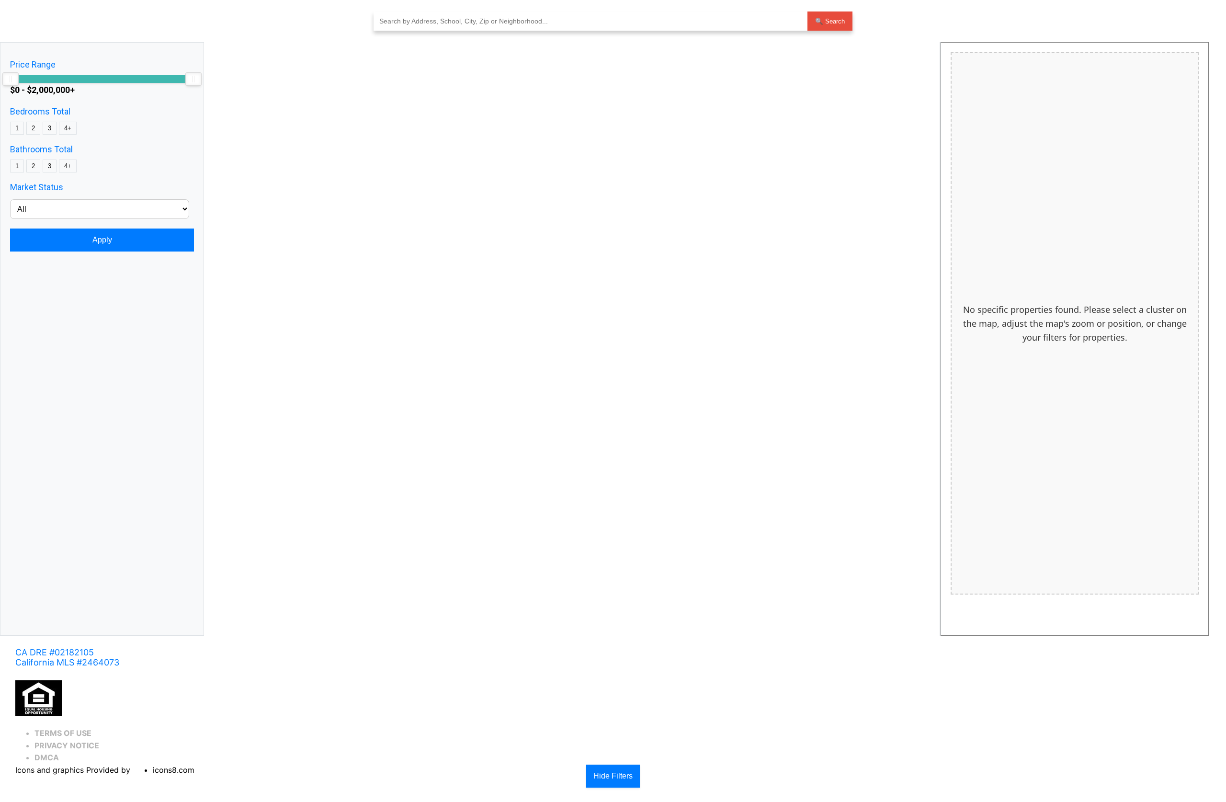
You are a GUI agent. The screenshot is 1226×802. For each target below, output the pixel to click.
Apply (102, 240)
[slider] (10, 79)
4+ (67, 128)
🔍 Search (830, 21)
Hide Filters (613, 776)
